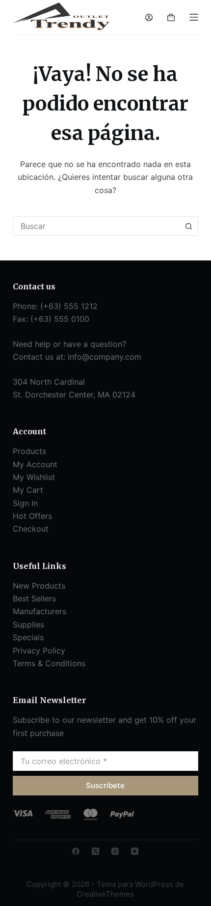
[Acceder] (149, 17)
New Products (39, 586)
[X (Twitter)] (95, 851)
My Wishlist (34, 477)
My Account (35, 464)
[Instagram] (115, 851)
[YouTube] (134, 851)
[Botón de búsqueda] (188, 226)
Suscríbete (105, 785)
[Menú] (193, 17)
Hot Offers (32, 516)
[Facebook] (75, 851)
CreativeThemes (105, 894)
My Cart (28, 490)
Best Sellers (34, 598)
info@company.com (104, 357)
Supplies (28, 624)
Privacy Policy (39, 650)
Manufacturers (39, 611)
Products (29, 451)
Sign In (25, 503)
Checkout (31, 529)
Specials (28, 637)
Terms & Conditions (49, 663)
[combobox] (96, 226)
